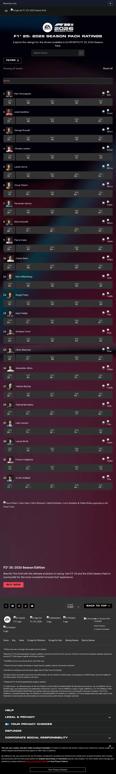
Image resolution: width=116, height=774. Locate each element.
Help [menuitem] (9, 710)
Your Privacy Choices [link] (31, 724)
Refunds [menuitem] (13, 731)
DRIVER (6, 81)
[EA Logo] (7, 619)
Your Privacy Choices (57, 770)
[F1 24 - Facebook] (12, 606)
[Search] (81, 53)
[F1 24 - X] (6, 606)
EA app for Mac (55, 640)
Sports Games (88, 640)
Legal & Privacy (20, 717)
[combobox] (73, 606)
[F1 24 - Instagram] (19, 606)
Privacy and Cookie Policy (36, 761)
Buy (14, 640)
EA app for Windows (36, 640)
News (21, 640)
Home (6, 640)
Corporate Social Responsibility (36, 738)
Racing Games (71, 640)
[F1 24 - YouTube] (32, 606)
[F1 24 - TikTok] (25, 606)
